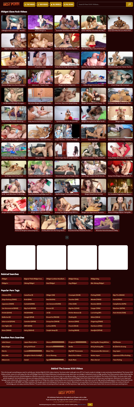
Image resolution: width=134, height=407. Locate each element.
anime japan (95, 355)
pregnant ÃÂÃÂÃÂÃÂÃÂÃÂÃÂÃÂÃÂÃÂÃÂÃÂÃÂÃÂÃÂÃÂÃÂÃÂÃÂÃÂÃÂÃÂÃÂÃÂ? (79, 342)
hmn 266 (5, 355)
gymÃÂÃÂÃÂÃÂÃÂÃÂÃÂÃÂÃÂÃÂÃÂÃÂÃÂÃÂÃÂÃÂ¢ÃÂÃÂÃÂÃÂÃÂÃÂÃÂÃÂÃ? (56, 360)
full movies (117, 342)
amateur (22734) (119, 308)
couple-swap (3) (51, 330)
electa (4, 351)
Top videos (31, 4)
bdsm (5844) (95, 317)
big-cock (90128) (30, 308)
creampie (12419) (74, 295)
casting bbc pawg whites (100, 342)
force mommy (51, 355)
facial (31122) (117, 299)
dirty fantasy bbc (97, 347)
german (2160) (74, 321)
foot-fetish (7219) (119, 313)
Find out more (82, 404)
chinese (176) (6, 295)
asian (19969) (6, 330)
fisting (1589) (95, 295)
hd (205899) (28, 313)
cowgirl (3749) (29, 317)
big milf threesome (76, 351)
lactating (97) (96, 313)
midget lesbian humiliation (56, 279)
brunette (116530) (52, 317)
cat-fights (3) (7, 326)
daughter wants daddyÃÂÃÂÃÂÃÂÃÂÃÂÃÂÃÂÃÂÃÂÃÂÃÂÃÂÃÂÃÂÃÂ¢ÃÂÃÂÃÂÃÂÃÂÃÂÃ (34, 355)
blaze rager (6, 347)
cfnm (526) (73, 304)
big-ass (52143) (74, 308)
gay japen (116, 351)
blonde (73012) (96, 299)
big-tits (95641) (118, 295)
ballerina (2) (6, 317)
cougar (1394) (95, 308)
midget (4, 279)
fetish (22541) (7, 313)
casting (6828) (74, 330)
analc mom (72, 360)
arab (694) (28, 299)
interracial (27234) (8, 321)
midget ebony (73, 279)
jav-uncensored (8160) (10, 308)
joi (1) (48, 313)
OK (90, 404)
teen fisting (117, 360)
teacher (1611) (73, 299)
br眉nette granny (119, 347)
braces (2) (50, 308)
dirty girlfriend (29, 347)
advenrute (6, 360)
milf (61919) (28, 326)
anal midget (50, 283)
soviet (26, 360)
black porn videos (75, 355)
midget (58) (50, 295)
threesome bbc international (101, 351)
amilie (71, 347)
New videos (44, 4)
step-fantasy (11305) (9, 299)
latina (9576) (51, 326)
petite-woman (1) (75, 313)
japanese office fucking (121, 355)
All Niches (69, 4)
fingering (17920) (97, 321)
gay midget (73, 283)
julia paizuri (6, 342)
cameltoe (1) (28, 295)
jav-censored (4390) (53, 304)
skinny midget (29, 283)
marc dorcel (95, 360)
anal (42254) (50, 299)
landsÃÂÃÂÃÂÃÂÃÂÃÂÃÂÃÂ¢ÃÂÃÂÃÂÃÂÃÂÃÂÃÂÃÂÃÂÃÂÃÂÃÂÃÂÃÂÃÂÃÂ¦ (34, 351)
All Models (57, 4)
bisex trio (49, 351)
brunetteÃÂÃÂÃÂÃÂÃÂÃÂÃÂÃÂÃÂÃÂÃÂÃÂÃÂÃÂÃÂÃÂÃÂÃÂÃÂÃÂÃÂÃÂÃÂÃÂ (56, 347)
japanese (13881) (8, 304)
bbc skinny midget (97, 283)
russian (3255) (96, 304)
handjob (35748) (96, 330)
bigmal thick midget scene (34, 279)
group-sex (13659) (52, 321)
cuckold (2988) (29, 304)
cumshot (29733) (30, 321)
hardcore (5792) (96, 326)
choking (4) (73, 317)
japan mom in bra (30, 342)
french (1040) (73, 326)
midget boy (95, 279)
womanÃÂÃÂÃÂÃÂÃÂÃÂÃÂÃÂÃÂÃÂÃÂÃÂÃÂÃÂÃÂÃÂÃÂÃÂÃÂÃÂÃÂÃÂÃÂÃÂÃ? (56, 342)
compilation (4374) (119, 304)
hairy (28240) (29, 330)
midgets (5, 283)
